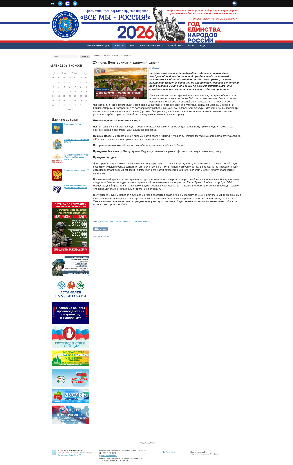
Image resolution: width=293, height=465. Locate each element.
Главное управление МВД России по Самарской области (76, 157)
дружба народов (105, 221)
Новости (119, 46)
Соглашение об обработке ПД (69, 455)
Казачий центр (175, 46)
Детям (191, 46)
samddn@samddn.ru (109, 456)
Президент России (72, 124)
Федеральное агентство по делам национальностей (76, 186)
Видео (203, 46)
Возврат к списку (101, 236)
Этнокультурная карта (151, 46)
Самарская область (124, 221)
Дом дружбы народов (98, 46)
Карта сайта (170, 452)
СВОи (131, 46)
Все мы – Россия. (142, 221)
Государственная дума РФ (76, 170)
